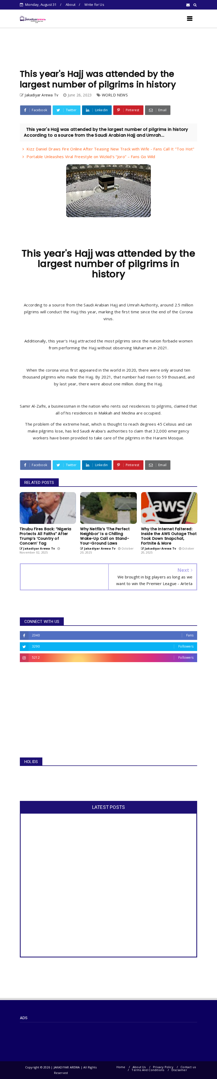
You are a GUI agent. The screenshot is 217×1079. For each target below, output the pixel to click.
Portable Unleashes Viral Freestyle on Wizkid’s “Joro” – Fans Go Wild (90, 156)
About (70, 4)
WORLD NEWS (115, 94)
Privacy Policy (163, 1066)
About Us (139, 1066)
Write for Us (94, 4)
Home (120, 1066)
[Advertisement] (108, 48)
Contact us (188, 1066)
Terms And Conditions (148, 1069)
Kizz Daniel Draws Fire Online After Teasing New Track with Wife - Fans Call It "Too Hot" (110, 148)
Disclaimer (179, 1069)
